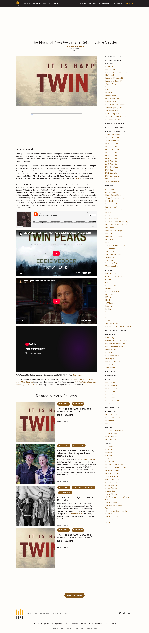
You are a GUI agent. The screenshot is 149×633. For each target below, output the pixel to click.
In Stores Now (111, 388)
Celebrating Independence (115, 198)
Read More (61, 421)
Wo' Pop (108, 522)
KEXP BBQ (109, 353)
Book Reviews (111, 436)
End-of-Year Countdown (115, 131)
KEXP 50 (108, 216)
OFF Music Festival (87, 459)
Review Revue (111, 102)
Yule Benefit (110, 367)
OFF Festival (78, 446)
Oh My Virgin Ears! (112, 99)
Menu (26, 3)
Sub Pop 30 (110, 251)
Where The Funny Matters (115, 116)
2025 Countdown (112, 182)
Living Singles (110, 96)
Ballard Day (109, 338)
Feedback (109, 201)
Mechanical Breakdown (114, 464)
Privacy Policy (72, 628)
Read (56, 3)
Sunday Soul (110, 491)
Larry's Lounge (111, 461)
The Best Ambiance (113, 502)
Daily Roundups (111, 385)
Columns (109, 63)
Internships (97, 623)
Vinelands (109, 519)
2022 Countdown (112, 173)
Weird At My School (113, 113)
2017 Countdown (112, 158)
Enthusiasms (110, 69)
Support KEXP (47, 623)
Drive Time (109, 449)
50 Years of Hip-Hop (113, 60)
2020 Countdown (112, 167)
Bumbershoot (110, 273)
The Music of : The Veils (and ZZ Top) (74, 536)
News (107, 379)
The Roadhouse (111, 516)
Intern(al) (108, 93)
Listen (36, 3)
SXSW (107, 321)
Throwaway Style (112, 110)
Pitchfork (108, 309)
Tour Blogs (109, 257)
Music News (110, 382)
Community (74, 623)
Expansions (109, 455)
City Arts (108, 279)
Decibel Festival (111, 285)
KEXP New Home (112, 417)
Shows (108, 443)
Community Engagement (115, 123)
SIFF (107, 318)
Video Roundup (111, 266)
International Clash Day (114, 210)
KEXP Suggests (111, 397)
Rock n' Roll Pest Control (115, 105)
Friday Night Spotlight (114, 78)
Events (83, 4)
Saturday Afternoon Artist (115, 245)
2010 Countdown (112, 137)
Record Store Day (112, 400)
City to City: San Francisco (116, 341)
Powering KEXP (111, 411)
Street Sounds (111, 488)
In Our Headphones (113, 90)
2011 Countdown (112, 140)
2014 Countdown (112, 149)
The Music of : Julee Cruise (74, 410)
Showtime (77, 375)
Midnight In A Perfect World (116, 467)
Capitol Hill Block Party (114, 276)
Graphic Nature (111, 84)
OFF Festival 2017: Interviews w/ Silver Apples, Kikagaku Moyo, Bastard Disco (76, 453)
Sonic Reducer (111, 482)
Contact (113, 623)
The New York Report (114, 254)
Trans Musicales (111, 324)
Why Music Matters (113, 119)
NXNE (107, 300)
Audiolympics (110, 192)
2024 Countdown (112, 179)
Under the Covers (112, 263)
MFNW (108, 297)
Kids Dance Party (112, 355)
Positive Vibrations (112, 470)
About (36, 623)
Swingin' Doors (111, 494)
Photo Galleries (112, 407)
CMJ (107, 282)
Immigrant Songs (112, 87)
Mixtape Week (110, 375)
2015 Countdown (112, 152)
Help (96, 628)
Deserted (109, 66)
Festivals (109, 270)
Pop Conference (111, 312)
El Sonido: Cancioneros (115, 127)
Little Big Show (111, 358)
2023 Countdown (112, 176)
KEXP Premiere (111, 391)
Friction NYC (110, 288)
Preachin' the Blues (112, 473)
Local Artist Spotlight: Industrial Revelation (75, 498)
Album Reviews (111, 433)
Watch (46, 3)
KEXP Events (110, 335)
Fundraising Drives (112, 414)
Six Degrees (110, 248)
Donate (129, 3)
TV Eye (108, 403)
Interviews (69, 47)
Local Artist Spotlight (83, 487)
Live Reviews (110, 439)
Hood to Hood (111, 350)
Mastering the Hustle (113, 361)
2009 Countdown (112, 134)
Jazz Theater (110, 458)
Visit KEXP (93, 4)
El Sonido (109, 452)
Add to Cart (110, 189)
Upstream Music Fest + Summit (118, 327)
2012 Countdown (112, 143)
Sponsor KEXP (61, 623)
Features (109, 186)
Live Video (109, 228)
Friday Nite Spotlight (113, 81)
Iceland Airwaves (112, 291)
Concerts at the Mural (74, 514)
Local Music (65, 492)
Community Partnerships (115, 344)
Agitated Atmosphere (114, 430)
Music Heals (110, 233)
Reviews (108, 427)
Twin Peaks (79, 47)
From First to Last (112, 204)
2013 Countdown (112, 146)
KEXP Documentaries (113, 219)
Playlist (118, 3)
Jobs (106, 623)
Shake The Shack (112, 479)
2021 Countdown (112, 170)
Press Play (109, 239)
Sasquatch (109, 315)
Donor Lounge (105, 4)
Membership (110, 420)
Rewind (108, 242)
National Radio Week (113, 236)
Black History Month (113, 195)
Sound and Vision (112, 485)
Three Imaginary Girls (113, 107)
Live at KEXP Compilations (116, 224)
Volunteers (85, 623)
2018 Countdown (112, 161)
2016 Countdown (112, 155)
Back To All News (74, 595)
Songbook (109, 364)
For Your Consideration (115, 331)
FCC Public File (86, 628)
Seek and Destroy (112, 476)
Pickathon (109, 306)
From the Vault (111, 207)
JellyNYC (109, 294)
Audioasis (109, 447)
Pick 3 (107, 423)
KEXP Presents (111, 394)
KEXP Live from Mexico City (116, 222)
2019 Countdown (112, 164)
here (77, 178)
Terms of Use (58, 628)
